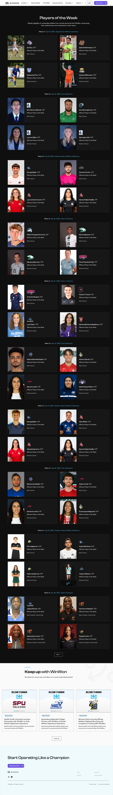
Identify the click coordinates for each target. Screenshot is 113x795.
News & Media (35, 3)
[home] (12, 3)
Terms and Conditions (103, 784)
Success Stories (57, 3)
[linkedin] (12, 777)
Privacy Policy (92, 784)
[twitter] (9, 777)
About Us (97, 772)
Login (89, 3)
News (78, 772)
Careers (79, 775)
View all (56, 738)
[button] (25, 3)
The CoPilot (46, 3)
